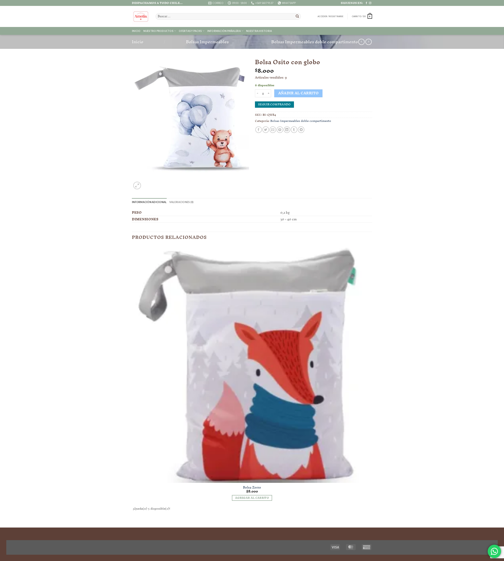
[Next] (146, 183)
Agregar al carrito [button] (252, 498)
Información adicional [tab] (149, 202)
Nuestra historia (259, 30)
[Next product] (361, 42)
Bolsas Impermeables (207, 42)
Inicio (136, 30)
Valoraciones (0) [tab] (181, 202)
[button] (330, 16)
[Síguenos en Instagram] (370, 3)
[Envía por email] (273, 129)
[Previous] (134, 520)
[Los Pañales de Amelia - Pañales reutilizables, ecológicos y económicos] (141, 16)
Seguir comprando (274, 104)
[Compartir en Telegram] (301, 129)
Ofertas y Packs (190, 30)
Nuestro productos (158, 30)
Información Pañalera (224, 30)
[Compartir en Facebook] (258, 129)
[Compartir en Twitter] (265, 129)
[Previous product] (368, 42)
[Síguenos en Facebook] (366, 3)
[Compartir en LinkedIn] (287, 129)
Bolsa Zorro (252, 487)
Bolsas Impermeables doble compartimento (314, 42)
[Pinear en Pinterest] (280, 129)
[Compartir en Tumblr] (294, 129)
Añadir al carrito (298, 93)
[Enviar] (297, 16)
